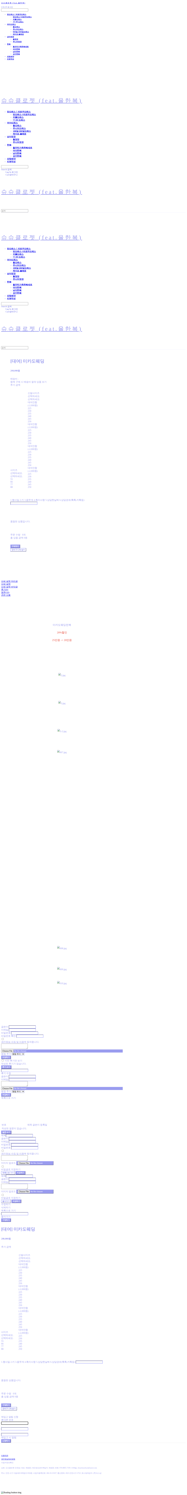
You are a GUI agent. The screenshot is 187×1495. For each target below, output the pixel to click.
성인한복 (16, 54)
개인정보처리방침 (8, 1459)
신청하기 (6, 1441)
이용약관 (4, 1456)
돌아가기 (6, 1201)
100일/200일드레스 (21, 32)
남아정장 (10, 37)
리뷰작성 (10, 59)
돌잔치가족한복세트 (21, 47)
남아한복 (16, 51)
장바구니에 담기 (9, 1408)
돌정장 (15, 39)
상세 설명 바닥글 (9, 587)
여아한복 (16, 49)
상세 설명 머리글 (9, 581)
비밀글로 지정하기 (10, 1169)
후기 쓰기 (6, 1067)
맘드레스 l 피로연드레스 (22, 17)
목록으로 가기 (8, 1173)
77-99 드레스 (18, 22)
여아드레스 (11, 24)
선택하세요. (16, 473)
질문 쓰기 (6, 1132)
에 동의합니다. (20, 1042)
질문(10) (5, 592)
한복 (9, 44)
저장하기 (6, 1057)
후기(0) (4, 589)
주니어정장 (17, 42)
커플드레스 (17, 19)
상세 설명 (6, 584)
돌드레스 (16, 27)
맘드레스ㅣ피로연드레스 (16, 14)
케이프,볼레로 (18, 34)
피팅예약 (10, 56)
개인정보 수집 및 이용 (12, 1042)
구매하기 (6, 1220)
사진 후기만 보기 (13, 1060)
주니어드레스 (18, 29)
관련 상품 (6, 595)
